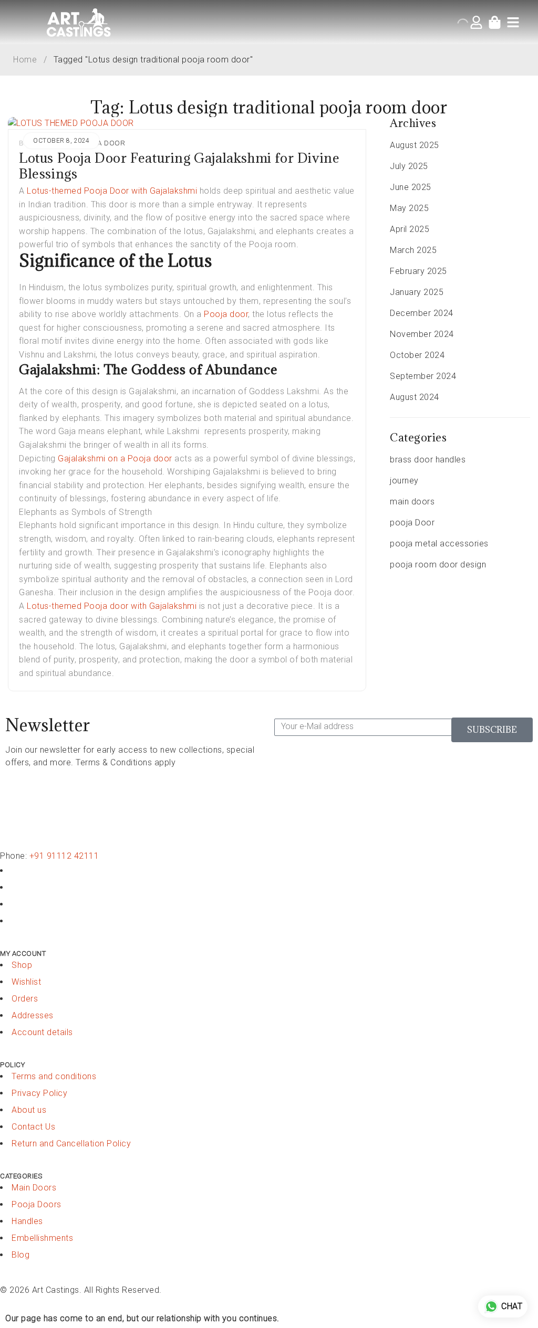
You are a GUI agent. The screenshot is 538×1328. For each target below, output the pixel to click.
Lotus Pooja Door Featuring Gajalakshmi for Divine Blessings (179, 165)
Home (25, 60)
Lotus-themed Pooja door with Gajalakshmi (111, 606)
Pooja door (226, 314)
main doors (412, 502)
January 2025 (416, 292)
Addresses (33, 1015)
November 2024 (422, 334)
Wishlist (26, 982)
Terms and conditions (54, 1076)
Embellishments (42, 1238)
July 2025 (409, 166)
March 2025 (413, 250)
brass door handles (427, 460)
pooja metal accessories (439, 544)
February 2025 (418, 271)
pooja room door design (438, 565)
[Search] (477, 20)
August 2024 (414, 397)
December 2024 (421, 313)
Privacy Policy (39, 1093)
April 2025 (409, 229)
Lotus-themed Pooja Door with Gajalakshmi (112, 191)
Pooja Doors (36, 1204)
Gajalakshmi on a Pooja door (114, 458)
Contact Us (33, 1127)
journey (404, 481)
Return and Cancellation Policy (71, 1143)
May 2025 (409, 208)
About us (29, 1110)
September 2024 (423, 376)
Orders (25, 999)
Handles (27, 1221)
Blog (20, 1255)
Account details (42, 1032)
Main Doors (34, 1188)
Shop (22, 965)
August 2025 (414, 145)
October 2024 (417, 355)
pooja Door (101, 143)
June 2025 (410, 187)
